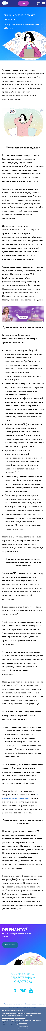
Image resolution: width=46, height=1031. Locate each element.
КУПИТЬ (23, 317)
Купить (23, 3)
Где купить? (10, 945)
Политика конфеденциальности (13, 1004)
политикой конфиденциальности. (13, 1018)
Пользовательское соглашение (34, 1004)
